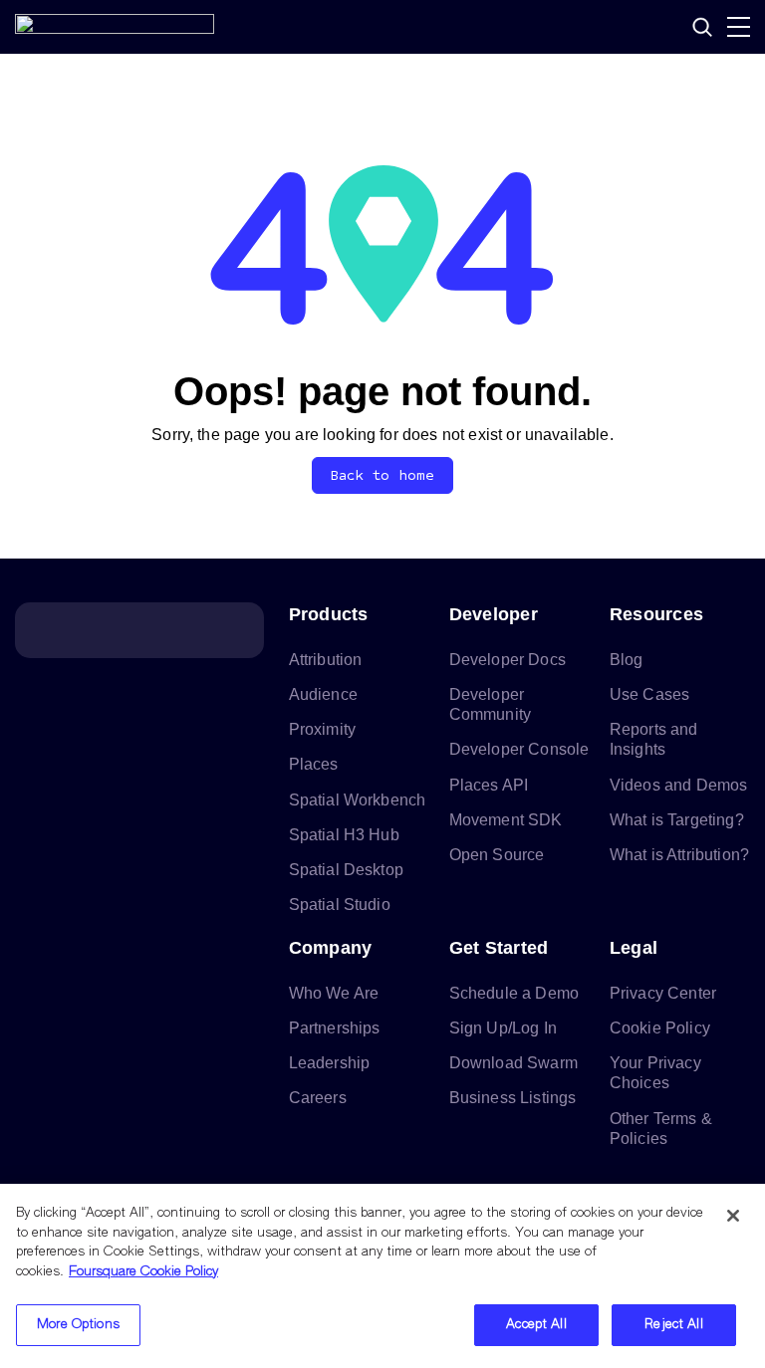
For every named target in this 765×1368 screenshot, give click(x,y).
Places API (489, 785)
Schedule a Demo (514, 993)
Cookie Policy (660, 1028)
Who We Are (334, 993)
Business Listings (513, 1097)
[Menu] (738, 27)
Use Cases (649, 694)
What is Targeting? (677, 819)
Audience (323, 694)
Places (314, 764)
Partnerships (335, 1028)
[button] (702, 27)
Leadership (330, 1062)
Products (329, 614)
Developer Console (519, 749)
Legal (633, 948)
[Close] (733, 1216)
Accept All (536, 1324)
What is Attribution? (679, 854)
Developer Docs (507, 659)
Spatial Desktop (346, 869)
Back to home (383, 475)
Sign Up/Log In (503, 1028)
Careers (318, 1097)
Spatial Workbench (357, 800)
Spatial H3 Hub (344, 834)
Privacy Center (663, 993)
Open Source (497, 854)
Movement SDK (506, 819)
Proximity (322, 729)
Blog (626, 659)
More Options (78, 1324)
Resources (656, 614)
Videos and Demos (679, 785)
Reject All (673, 1324)
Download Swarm (513, 1062)
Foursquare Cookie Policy (143, 1271)
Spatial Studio (339, 904)
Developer (493, 614)
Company (331, 948)
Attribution (326, 659)
